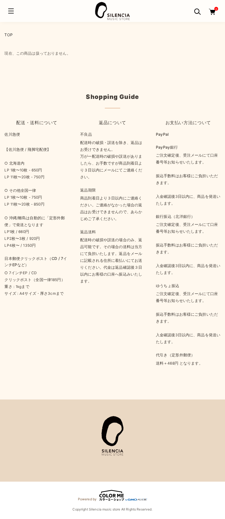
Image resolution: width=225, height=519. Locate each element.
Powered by (87, 499)
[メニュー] (11, 11)
